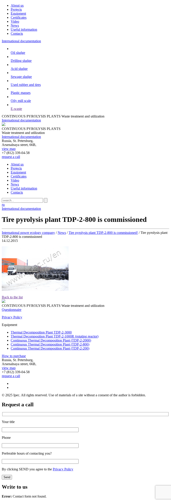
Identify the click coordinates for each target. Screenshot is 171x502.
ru (3, 204)
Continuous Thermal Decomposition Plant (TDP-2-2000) (51, 340)
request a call (11, 157)
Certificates (18, 17)
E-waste (16, 109)
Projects (16, 9)
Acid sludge (19, 69)
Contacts (17, 33)
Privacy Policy (12, 317)
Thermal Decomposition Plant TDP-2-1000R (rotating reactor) (54, 336)
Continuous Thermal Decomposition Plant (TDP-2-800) (50, 344)
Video (15, 21)
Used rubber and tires (26, 85)
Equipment (18, 13)
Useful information (24, 29)
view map (9, 149)
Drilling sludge (21, 61)
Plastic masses (21, 93)
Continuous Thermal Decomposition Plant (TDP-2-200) (50, 348)
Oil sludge (18, 53)
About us (17, 5)
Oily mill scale (21, 101)
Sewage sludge (21, 77)
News (15, 25)
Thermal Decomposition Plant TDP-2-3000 (41, 332)
